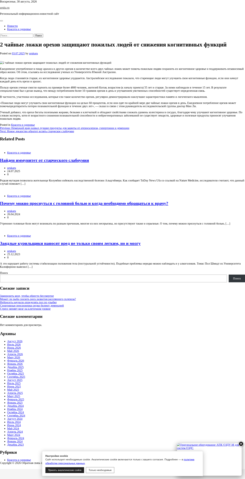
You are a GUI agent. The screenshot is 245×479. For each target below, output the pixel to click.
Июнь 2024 (14, 425)
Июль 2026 (14, 344)
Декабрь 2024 (15, 405)
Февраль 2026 (15, 360)
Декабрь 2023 (15, 444)
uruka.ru (5, 7)
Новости (12, 25)
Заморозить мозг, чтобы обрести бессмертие (27, 295)
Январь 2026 (15, 363)
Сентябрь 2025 (16, 376)
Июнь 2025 (14, 386)
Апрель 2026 (15, 354)
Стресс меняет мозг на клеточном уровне (25, 308)
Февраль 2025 (15, 399)
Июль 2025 (14, 383)
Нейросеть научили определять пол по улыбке (28, 302)
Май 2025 (13, 389)
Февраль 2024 (15, 438)
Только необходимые (100, 470)
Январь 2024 (15, 441)
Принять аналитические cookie (64, 470)
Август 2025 (14, 380)
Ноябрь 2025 (15, 370)
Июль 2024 (14, 422)
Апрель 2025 (15, 392)
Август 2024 (14, 418)
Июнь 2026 (14, 347)
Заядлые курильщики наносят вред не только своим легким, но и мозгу (70, 243)
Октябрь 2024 (15, 412)
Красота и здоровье (19, 29)
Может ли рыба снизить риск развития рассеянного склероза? (38, 299)
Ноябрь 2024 (15, 409)
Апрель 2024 (15, 431)
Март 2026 (13, 357)
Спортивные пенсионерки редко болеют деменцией (32, 305)
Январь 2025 (15, 402)
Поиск (4, 272)
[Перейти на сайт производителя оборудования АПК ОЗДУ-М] (209, 459)
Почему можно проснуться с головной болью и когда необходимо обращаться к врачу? (84, 203)
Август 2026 (14, 341)
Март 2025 (13, 396)
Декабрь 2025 (15, 367)
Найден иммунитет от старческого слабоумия (44, 160)
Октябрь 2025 (15, 373)
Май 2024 (13, 428)
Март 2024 (13, 434)
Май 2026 (13, 350)
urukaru (33, 53)
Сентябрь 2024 (16, 415)
